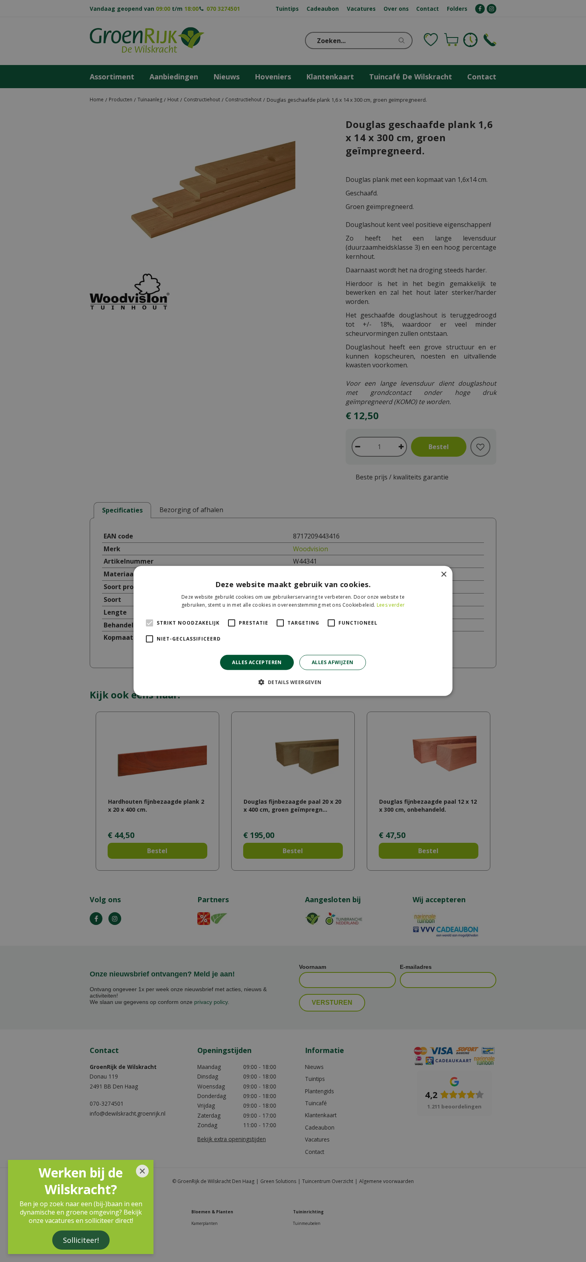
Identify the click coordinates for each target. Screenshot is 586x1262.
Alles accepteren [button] (256, 662)
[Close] (142, 1171)
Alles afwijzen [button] (333, 662)
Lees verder (391, 604)
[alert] (293, 631)
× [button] (443, 575)
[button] (292, 682)
